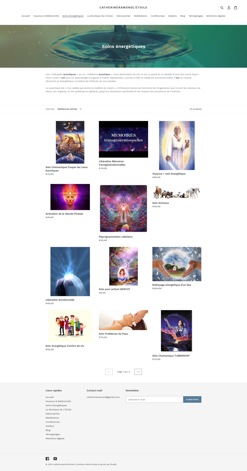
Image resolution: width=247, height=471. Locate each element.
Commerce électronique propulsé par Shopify (96, 464)
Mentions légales (55, 438)
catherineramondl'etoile (123, 7)
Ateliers (50, 426)
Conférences (53, 422)
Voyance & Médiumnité (58, 401)
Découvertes (53, 413)
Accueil (50, 397)
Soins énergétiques (56, 405)
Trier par (50, 109)
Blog (48, 430)
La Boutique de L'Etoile (58, 409)
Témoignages (53, 434)
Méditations (52, 417)
